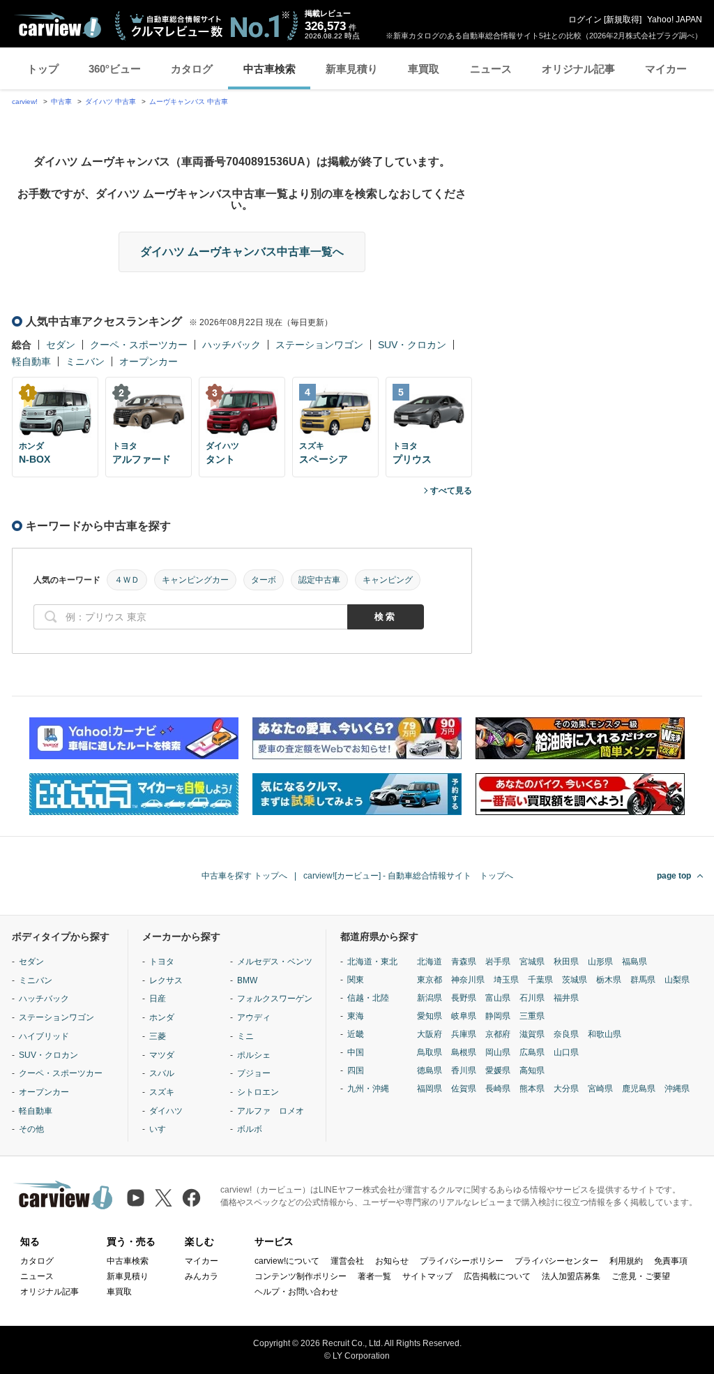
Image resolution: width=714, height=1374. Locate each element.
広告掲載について (497, 1276)
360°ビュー (115, 69)
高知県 (532, 1070)
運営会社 (347, 1261)
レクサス (166, 980)
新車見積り (352, 69)
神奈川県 (468, 980)
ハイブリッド (44, 1036)
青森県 (463, 961)
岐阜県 (463, 1016)
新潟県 (429, 998)
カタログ (192, 69)
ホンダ (161, 1017)
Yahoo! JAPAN (674, 19)
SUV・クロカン (412, 344)
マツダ (161, 1055)
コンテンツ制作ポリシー (301, 1276)
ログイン (585, 19)
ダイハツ (166, 1111)
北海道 (429, 961)
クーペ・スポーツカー (139, 344)
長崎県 (497, 1088)
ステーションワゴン (319, 344)
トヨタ (161, 961)
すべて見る (451, 490)
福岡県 (429, 1088)
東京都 (429, 980)
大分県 (566, 1088)
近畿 (355, 1034)
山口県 (566, 1052)
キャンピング (388, 580)
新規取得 (622, 19)
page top (674, 876)
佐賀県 (463, 1088)
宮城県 (532, 961)
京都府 (497, 1034)
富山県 (497, 998)
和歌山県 (604, 1034)
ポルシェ (254, 1055)
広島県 (532, 1052)
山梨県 (677, 980)
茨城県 (574, 980)
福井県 (566, 998)
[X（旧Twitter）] (163, 1197)
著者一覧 (374, 1276)
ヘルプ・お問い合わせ (296, 1292)
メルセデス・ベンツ (274, 961)
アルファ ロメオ (270, 1111)
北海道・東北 (372, 961)
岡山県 (497, 1052)
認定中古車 (319, 580)
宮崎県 (600, 1088)
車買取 (423, 69)
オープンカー (148, 361)
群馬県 (642, 980)
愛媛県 (497, 1070)
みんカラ (201, 1276)
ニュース (491, 69)
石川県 (532, 998)
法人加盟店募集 (571, 1276)
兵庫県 (463, 1034)
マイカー (666, 69)
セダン (60, 344)
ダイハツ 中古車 (110, 101)
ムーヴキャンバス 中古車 (188, 101)
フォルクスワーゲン (274, 998)
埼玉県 (506, 980)
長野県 (463, 998)
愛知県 (429, 1016)
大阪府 (429, 1034)
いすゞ (161, 1129)
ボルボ (249, 1129)
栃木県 (608, 980)
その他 (31, 1129)
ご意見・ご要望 (641, 1276)
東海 (355, 1016)
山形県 (600, 961)
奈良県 (566, 1034)
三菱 (157, 1036)
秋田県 (566, 961)
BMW (247, 980)
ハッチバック (231, 344)
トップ (43, 69)
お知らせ (392, 1261)
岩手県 (497, 961)
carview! (25, 101)
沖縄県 (677, 1088)
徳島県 (429, 1070)
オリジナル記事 (578, 69)
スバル (161, 1073)
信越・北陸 (368, 998)
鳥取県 (429, 1052)
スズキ (161, 1092)
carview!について (287, 1261)
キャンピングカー (195, 580)
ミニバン (85, 361)
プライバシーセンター (556, 1261)
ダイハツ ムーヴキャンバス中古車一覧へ (242, 251)
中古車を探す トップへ (244, 876)
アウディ (254, 1017)
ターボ (263, 580)
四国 (355, 1070)
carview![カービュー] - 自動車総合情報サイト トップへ (408, 876)
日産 (157, 998)
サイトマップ (427, 1276)
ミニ (245, 1036)
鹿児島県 (638, 1088)
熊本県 (532, 1088)
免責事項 (671, 1261)
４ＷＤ (126, 580)
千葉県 (540, 980)
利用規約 (626, 1261)
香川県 (463, 1070)
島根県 (463, 1052)
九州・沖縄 (368, 1088)
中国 (355, 1052)
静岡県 (497, 1016)
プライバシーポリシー (461, 1261)
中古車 (61, 101)
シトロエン (258, 1092)
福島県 (634, 961)
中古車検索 (269, 69)
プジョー (254, 1073)
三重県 (532, 1016)
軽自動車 (31, 361)
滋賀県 (532, 1034)
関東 (355, 980)
